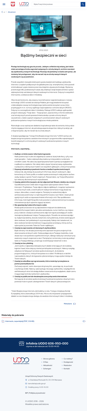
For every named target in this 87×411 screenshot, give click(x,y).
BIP (26, 393)
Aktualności (12, 12)
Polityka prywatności (37, 393)
